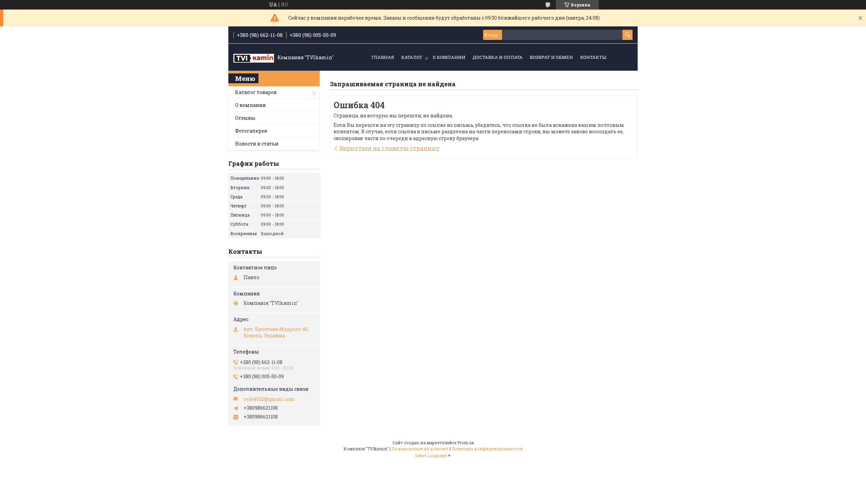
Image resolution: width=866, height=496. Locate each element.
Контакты (593, 57)
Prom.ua (465, 442)
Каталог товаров (256, 92)
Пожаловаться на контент (420, 448)
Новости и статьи (256, 143)
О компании (449, 57)
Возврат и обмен (551, 57)
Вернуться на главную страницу (390, 148)
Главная (382, 57)
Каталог (412, 57)
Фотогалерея (251, 131)
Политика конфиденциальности (487, 448)
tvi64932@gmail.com (269, 399)
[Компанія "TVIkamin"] (253, 57)
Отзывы (245, 118)
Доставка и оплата (498, 57)
